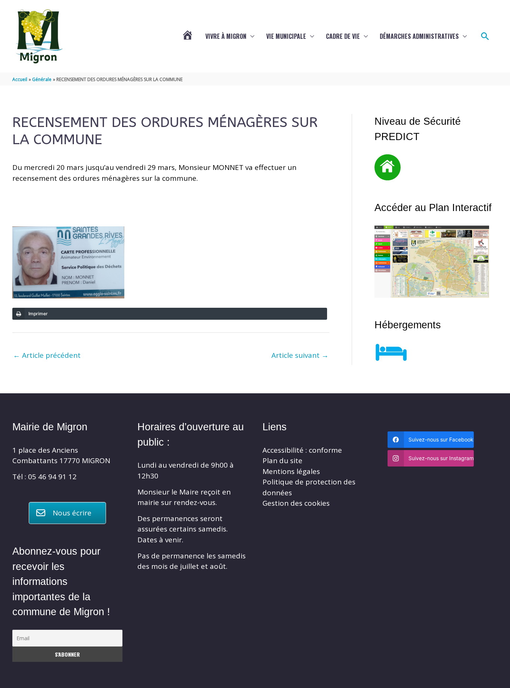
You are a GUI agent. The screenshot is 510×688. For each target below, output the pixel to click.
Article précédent (47, 355)
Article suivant (300, 355)
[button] (485, 36)
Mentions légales (291, 471)
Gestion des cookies (296, 503)
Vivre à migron (225, 36)
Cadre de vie (343, 36)
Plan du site (282, 460)
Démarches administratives (419, 36)
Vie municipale (286, 36)
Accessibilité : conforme (302, 450)
